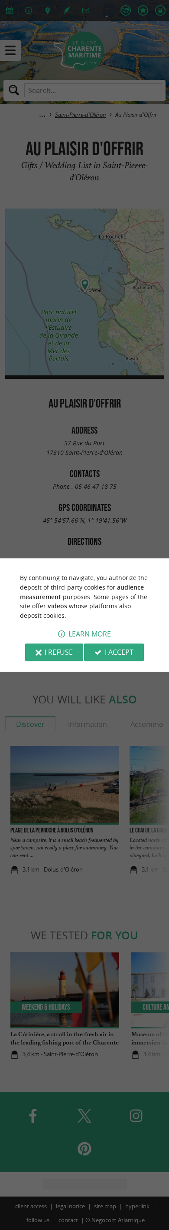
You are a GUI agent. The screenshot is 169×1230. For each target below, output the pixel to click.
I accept (119, 652)
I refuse (59, 652)
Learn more (89, 634)
